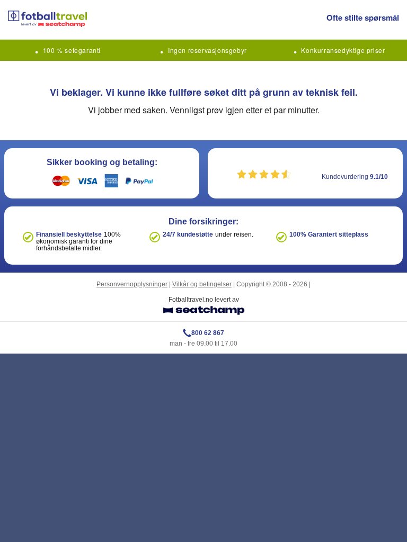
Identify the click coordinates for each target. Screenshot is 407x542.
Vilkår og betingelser (202, 284)
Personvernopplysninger (131, 284)
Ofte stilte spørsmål (362, 17)
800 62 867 (207, 333)
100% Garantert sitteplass (328, 234)
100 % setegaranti (72, 50)
